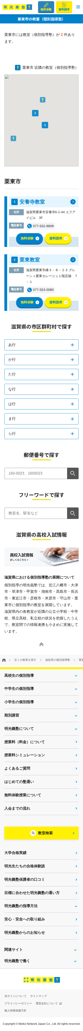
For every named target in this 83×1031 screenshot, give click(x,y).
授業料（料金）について (24, 742)
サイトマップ (38, 996)
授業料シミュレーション (24, 755)
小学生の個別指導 (19, 702)
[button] (78, 7)
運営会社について (47, 1003)
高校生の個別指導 (19, 675)
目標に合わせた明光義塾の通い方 (32, 893)
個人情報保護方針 (15, 1010)
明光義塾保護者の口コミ (24, 879)
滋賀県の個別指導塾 (57, 660)
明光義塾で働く (17, 961)
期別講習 (11, 715)
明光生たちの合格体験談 (24, 866)
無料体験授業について (22, 795)
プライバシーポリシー (18, 1003)
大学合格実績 (15, 853)
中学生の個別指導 (19, 688)
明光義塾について (19, 728)
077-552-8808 (43, 226)
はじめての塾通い (19, 782)
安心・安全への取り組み (24, 919)
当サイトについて (15, 996)
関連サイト (13, 949)
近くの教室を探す (25, 660)
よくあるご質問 (17, 768)
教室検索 (45, 833)
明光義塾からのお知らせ (24, 932)
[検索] (73, 473)
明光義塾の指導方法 (21, 906)
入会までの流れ (17, 808)
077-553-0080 (43, 290)
